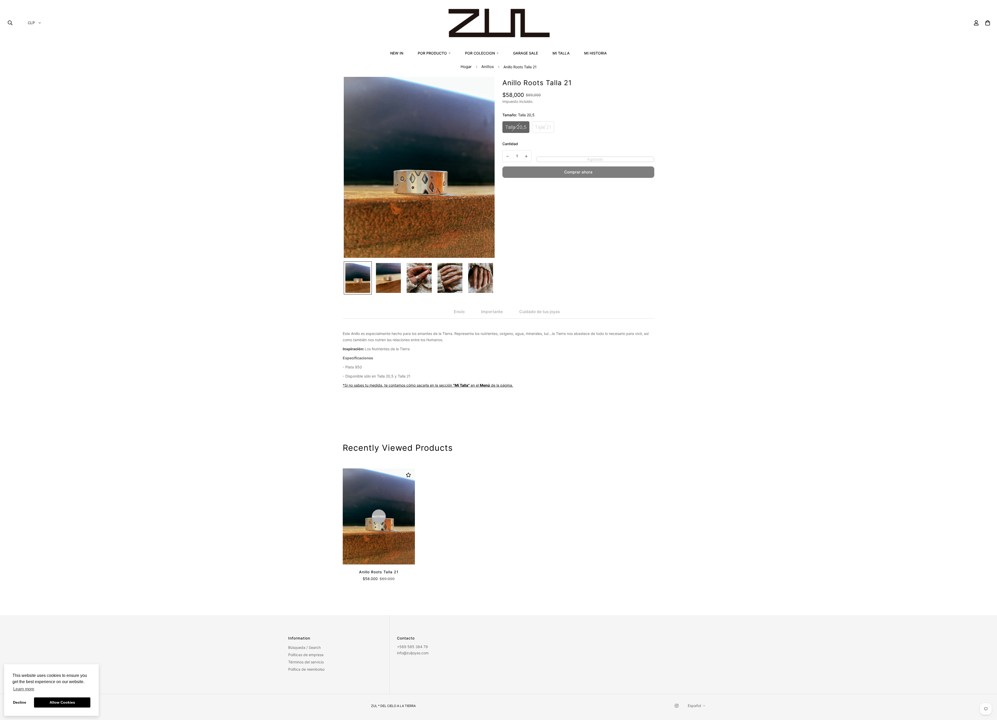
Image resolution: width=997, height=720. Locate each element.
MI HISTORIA (595, 53)
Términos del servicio (306, 662)
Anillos (487, 66)
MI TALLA (561, 53)
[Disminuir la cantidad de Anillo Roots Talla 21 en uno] (508, 156)
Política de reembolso (306, 669)
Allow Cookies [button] (62, 702)
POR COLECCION (480, 53)
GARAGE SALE (525, 53)
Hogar (466, 66)
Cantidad (510, 144)
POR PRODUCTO (432, 53)
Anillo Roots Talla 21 (379, 572)
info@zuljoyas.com (413, 653)
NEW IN (396, 53)
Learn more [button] (23, 689)
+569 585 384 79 (412, 646)
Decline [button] (19, 702)
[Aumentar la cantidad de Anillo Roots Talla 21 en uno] (526, 156)
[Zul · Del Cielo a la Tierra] (498, 22)
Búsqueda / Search (304, 647)
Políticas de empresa (306, 654)
